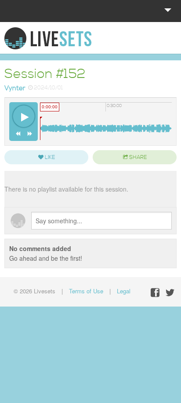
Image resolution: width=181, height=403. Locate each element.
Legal (123, 291)
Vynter (14, 88)
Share (137, 157)
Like (49, 157)
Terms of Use (86, 291)
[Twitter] (170, 292)
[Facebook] (155, 292)
